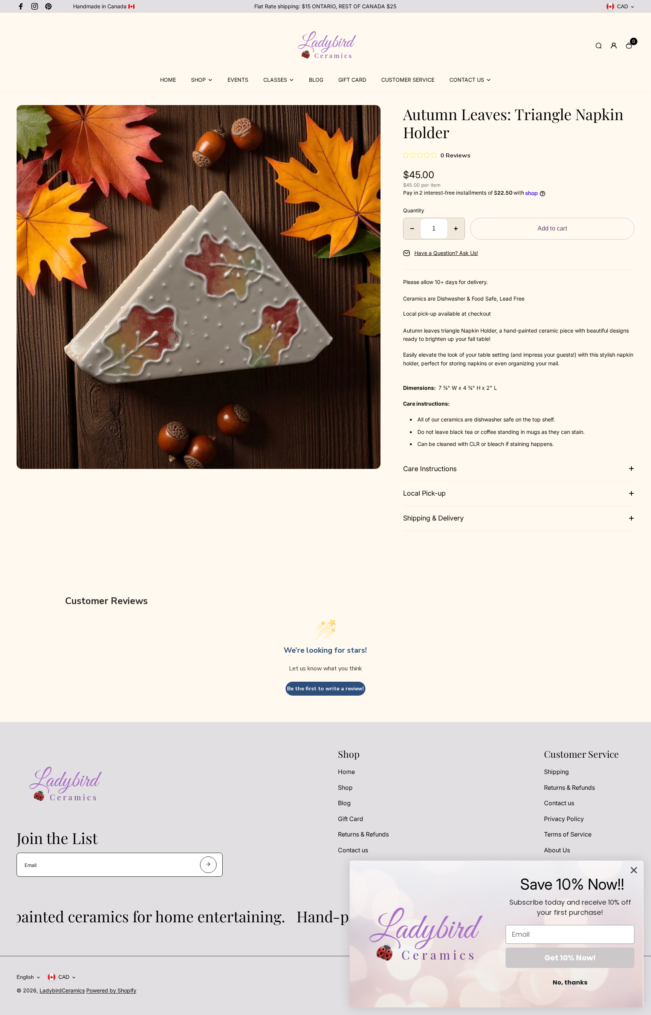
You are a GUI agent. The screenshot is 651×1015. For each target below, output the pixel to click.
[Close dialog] (633, 870)
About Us (557, 850)
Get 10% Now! (570, 957)
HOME (168, 79)
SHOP (198, 79)
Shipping (556, 771)
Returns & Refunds (363, 834)
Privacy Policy (564, 819)
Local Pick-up (424, 493)
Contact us (353, 850)
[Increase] (456, 228)
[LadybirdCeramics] (325, 71)
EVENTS (238, 79)
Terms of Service (567, 834)
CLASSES (275, 79)
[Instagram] (34, 6)
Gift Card (350, 819)
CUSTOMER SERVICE (407, 79)
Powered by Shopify (111, 990)
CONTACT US (466, 79)
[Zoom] (369, 116)
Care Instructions (430, 469)
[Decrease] (412, 228)
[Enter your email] (208, 864)
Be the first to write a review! (325, 688)
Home (346, 771)
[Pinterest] (48, 6)
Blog (344, 803)
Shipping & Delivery (433, 518)
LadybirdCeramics (62, 990)
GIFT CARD (352, 79)
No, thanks (570, 982)
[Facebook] (21, 6)
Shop (345, 787)
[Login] (613, 45)
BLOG (316, 79)
